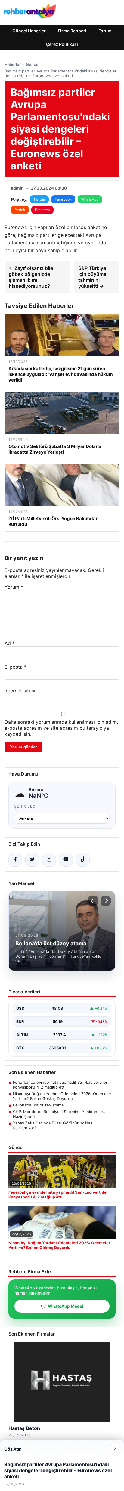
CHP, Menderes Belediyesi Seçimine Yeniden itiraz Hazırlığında (60, 1114)
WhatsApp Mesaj (62, 1306)
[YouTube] (66, 860)
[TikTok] (83, 860)
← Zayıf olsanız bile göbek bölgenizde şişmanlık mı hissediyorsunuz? (31, 277)
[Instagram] (49, 860)
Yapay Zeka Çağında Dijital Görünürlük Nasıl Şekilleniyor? (53, 1125)
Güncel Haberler (29, 30)
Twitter (39, 199)
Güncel (32, 64)
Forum (105, 30)
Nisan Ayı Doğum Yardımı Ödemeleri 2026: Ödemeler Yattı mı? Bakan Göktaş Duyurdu (62, 1096)
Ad (10, 643)
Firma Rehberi (72, 30)
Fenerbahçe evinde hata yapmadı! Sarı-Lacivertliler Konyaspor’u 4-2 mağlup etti (60, 1084)
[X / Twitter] (32, 860)
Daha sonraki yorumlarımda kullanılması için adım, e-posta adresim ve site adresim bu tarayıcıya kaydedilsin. (61, 728)
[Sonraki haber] (106, 901)
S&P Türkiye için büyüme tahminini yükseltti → (92, 277)
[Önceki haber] (93, 901)
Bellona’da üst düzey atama (38, 1105)
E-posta (15, 667)
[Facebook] (15, 860)
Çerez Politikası (62, 44)
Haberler (13, 64)
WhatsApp (89, 199)
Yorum (14, 587)
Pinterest (42, 210)
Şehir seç (25, 806)
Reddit (19, 210)
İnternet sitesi (20, 691)
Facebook (63, 199)
